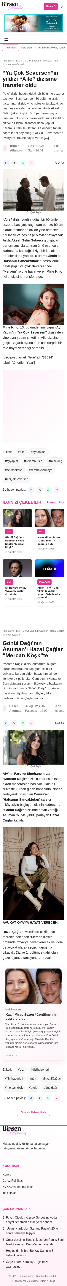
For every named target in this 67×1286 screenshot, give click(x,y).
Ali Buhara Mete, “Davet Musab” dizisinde (15, 591)
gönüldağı (50, 1087)
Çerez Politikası (13, 1180)
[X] (14, 163)
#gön (32, 1078)
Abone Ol (50, 6)
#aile (21, 452)
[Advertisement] (33, 406)
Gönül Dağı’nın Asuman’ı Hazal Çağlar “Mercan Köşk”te (15, 542)
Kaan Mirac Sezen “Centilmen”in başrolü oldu (48, 540)
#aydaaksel (38, 452)
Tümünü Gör (55, 502)
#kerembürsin (33, 461)
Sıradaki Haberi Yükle (33, 1112)
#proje (33, 1087)
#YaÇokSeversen (16, 479)
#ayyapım (11, 461)
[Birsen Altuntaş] (13, 6)
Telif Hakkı (9, 1193)
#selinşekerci (14, 470)
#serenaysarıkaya (40, 470)
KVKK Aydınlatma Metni (18, 1186)
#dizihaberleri (40, 1069)
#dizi (21, 1069)
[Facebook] (6, 163)
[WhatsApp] (23, 163)
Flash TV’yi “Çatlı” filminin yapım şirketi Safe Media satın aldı (49, 592)
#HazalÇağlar (51, 1078)
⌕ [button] (61, 6)
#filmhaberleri (14, 1078)
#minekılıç (55, 461)
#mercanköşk (14, 1087)
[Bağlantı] (31, 163)
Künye (7, 1174)
